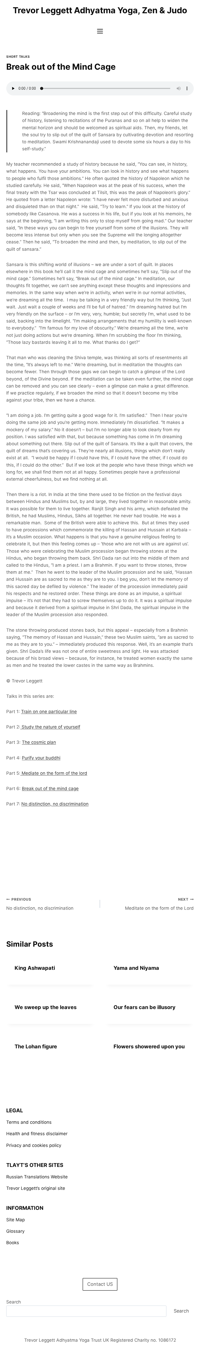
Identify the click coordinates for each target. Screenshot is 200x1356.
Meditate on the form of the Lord (159, 904)
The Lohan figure (36, 1046)
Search (13, 1302)
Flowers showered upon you (149, 1046)
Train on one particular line (49, 711)
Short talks (18, 57)
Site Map (15, 1219)
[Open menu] (100, 31)
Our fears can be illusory (145, 1007)
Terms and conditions (29, 1122)
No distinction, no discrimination (55, 803)
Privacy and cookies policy (33, 1145)
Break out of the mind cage (50, 788)
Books (12, 1242)
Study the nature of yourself (50, 726)
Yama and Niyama (136, 968)
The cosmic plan (39, 742)
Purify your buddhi (41, 757)
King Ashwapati (35, 968)
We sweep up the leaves (46, 1007)
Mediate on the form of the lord (53, 773)
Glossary (15, 1231)
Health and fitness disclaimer (36, 1133)
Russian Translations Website (37, 1176)
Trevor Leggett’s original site (35, 1188)
